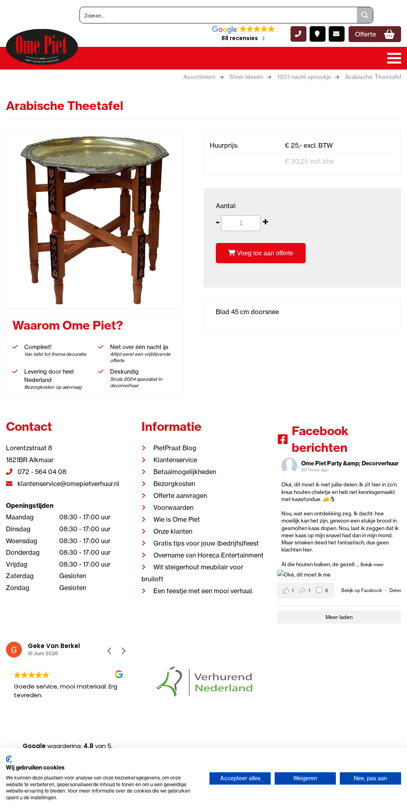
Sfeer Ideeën (246, 77)
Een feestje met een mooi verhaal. (203, 591)
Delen (395, 590)
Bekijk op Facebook (362, 590)
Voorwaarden (173, 507)
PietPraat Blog (174, 448)
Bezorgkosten (174, 484)
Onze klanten (172, 531)
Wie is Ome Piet (176, 519)
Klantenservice (175, 460)
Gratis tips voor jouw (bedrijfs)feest (206, 543)
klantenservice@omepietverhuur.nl (67, 484)
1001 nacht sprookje (304, 77)
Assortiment (199, 77)
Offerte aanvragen (180, 496)
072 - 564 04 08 (41, 472)
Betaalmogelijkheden (184, 472)
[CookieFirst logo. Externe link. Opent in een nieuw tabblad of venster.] (9, 759)
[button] (123, 651)
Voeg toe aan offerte (264, 253)
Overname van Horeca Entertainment (208, 555)
